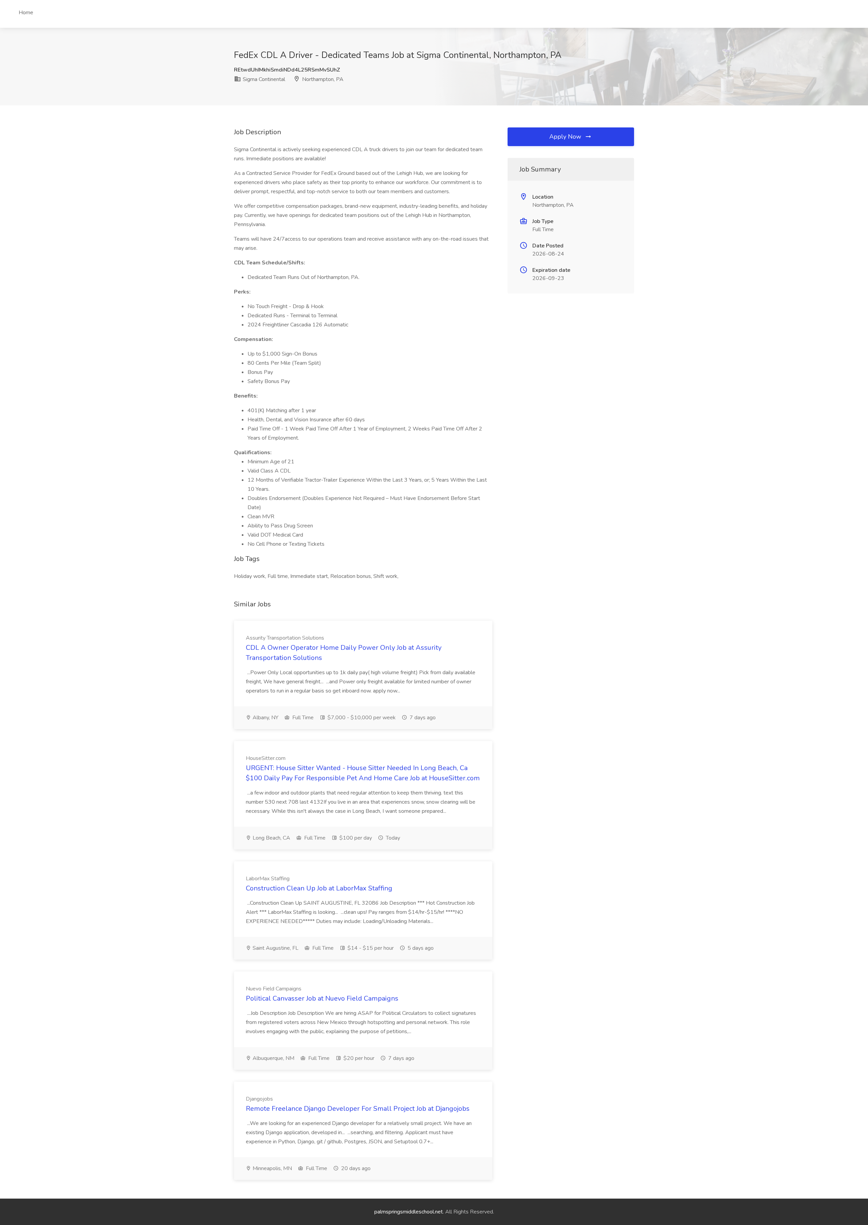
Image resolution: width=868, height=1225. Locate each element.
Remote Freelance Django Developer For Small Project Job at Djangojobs (358, 1108)
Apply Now (566, 137)
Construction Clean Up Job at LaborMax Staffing (319, 888)
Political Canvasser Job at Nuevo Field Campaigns (322, 998)
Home (26, 12)
